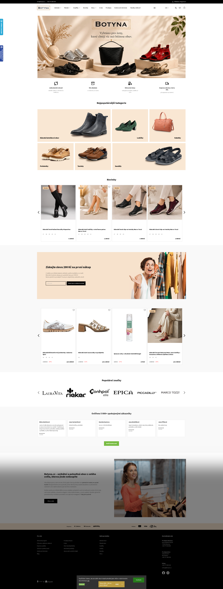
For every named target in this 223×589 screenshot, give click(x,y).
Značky (101, 548)
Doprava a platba (41, 546)
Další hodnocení (111, 444)
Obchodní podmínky (69, 548)
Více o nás (51, 501)
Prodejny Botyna (68, 541)
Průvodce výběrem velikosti (44, 543)
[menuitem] (59, 7)
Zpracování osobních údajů (71, 551)
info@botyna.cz (41, 2)
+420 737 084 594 (166, 557)
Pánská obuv (103, 543)
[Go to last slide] (38, 392)
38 (46, 234)
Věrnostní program (42, 541)
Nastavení (82, 584)
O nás (65, 543)
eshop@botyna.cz (167, 568)
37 (43, 234)
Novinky (102, 551)
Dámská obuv (103, 541)
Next (184, 212)
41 (55, 234)
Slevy (101, 554)
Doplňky (102, 546)
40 (52, 234)
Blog (38, 554)
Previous (38, 212)
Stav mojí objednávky (69, 546)
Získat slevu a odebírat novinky (76, 283)
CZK (166, 8)
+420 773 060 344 (51, 2)
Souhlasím (138, 580)
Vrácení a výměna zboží (43, 548)
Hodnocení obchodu (42, 551)
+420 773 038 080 (166, 546)
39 (49, 234)
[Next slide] (184, 392)
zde (88, 581)
